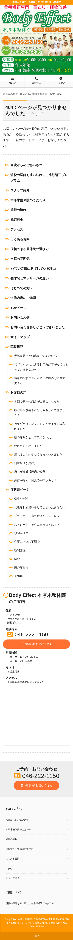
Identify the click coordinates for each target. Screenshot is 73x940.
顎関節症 (20, 550)
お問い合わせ (20, 317)
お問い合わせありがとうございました (37, 327)
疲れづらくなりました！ (29, 445)
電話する (36, 80)
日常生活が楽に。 (25, 463)
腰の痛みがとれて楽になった (32, 437)
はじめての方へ (21, 288)
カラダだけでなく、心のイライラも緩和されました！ (41, 426)
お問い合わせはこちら (36, 643)
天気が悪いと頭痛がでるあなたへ (35, 355)
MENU (12, 80)
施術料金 (16, 220)
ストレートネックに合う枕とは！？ (37, 524)
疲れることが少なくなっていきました (38, 454)
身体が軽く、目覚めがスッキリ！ (35, 480)
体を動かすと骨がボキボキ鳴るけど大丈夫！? (39, 381)
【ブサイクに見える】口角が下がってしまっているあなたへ (41, 367)
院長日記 (16, 346)
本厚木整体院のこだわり (28, 200)
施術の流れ (18, 210)
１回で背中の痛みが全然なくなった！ (38, 401)
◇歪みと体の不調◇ (27, 541)
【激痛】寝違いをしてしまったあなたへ (39, 507)
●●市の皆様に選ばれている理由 (33, 268)
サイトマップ (20, 337)
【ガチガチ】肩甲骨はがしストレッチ (38, 515)
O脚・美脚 (21, 498)
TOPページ (18, 308)
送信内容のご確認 (23, 298)
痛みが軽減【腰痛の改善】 (31, 471)
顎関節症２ (21, 533)
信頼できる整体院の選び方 (29, 249)
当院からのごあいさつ (26, 165)
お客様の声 (18, 392)
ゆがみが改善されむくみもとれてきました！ (39, 413)
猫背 (17, 558)
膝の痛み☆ (21, 567)
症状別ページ (20, 489)
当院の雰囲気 (20, 258)
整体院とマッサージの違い (29, 278)
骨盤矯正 (20, 576)
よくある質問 (20, 239)
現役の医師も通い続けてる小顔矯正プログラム (39, 177)
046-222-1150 (27, 634)
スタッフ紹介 (20, 190)
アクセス (60, 80)
